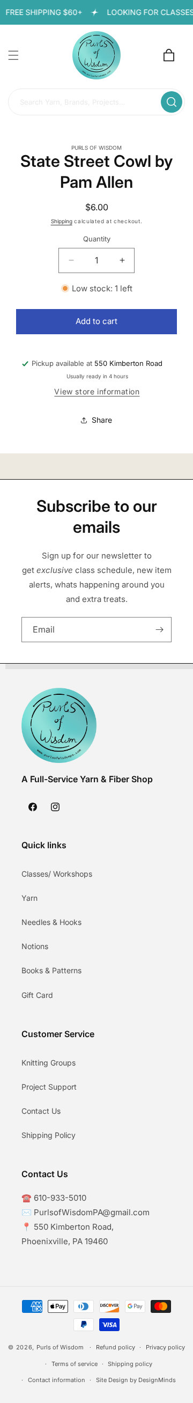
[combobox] (96, 102)
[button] (13, 55)
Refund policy (115, 1347)
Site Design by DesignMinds (136, 1380)
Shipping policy (130, 1364)
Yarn (29, 897)
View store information (96, 391)
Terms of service (74, 1364)
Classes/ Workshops (56, 873)
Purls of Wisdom (60, 1347)
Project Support (49, 1086)
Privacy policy (165, 1347)
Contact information (56, 1380)
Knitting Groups (48, 1062)
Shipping (61, 221)
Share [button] (102, 419)
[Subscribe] (159, 629)
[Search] (171, 102)
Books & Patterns (51, 970)
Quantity (96, 238)
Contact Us (41, 1110)
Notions (34, 946)
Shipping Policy (48, 1135)
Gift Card (37, 995)
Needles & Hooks (51, 922)
